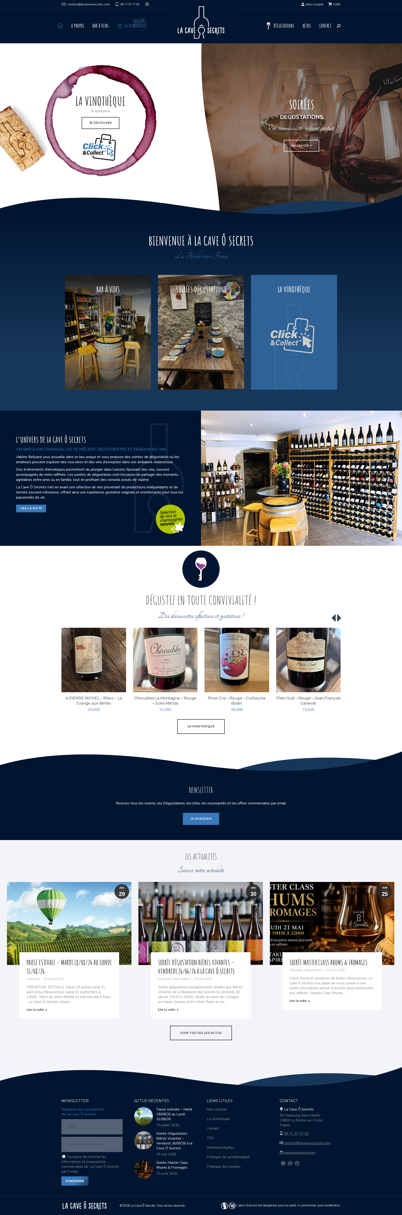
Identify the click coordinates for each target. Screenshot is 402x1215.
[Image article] (143, 1116)
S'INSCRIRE (75, 1181)
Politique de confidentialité (228, 1157)
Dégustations (182, 979)
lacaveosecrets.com (299, 1152)
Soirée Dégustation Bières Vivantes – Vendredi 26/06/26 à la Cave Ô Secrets (196, 966)
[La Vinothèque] (294, 332)
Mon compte (315, 4)
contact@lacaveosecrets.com (88, 4)
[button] (120, 686)
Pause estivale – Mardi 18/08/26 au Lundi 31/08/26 (174, 1114)
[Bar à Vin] (108, 332)
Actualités (33, 979)
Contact (213, 1128)
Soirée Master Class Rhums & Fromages (328, 962)
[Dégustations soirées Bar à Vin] (201, 332)
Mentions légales (220, 1147)
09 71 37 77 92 (129, 4)
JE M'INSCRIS (200, 818)
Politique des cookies (224, 1166)
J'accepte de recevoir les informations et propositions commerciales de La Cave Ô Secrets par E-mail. (90, 1164)
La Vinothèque (218, 1119)
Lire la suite (35, 1010)
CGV (210, 1138)
